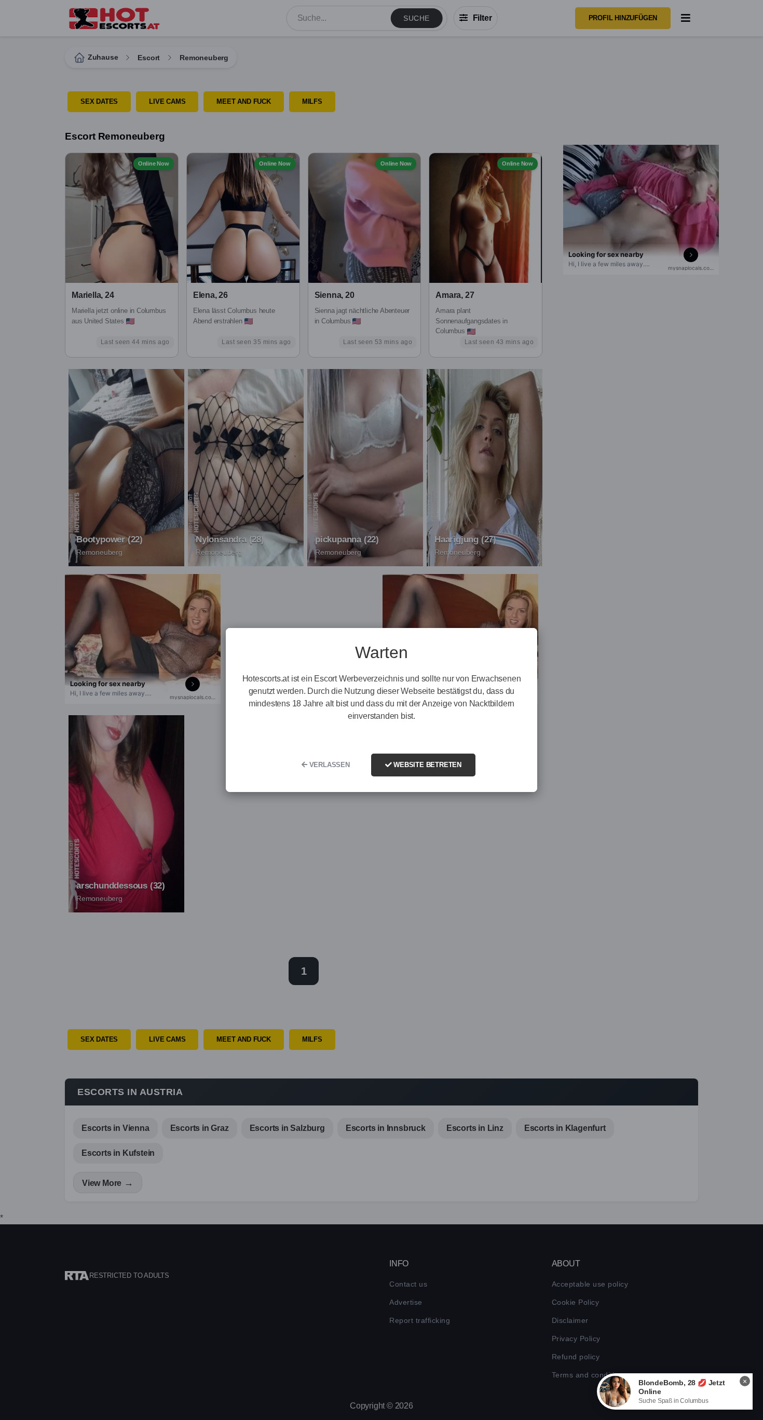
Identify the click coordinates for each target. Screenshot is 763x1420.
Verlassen (328, 765)
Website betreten (426, 765)
